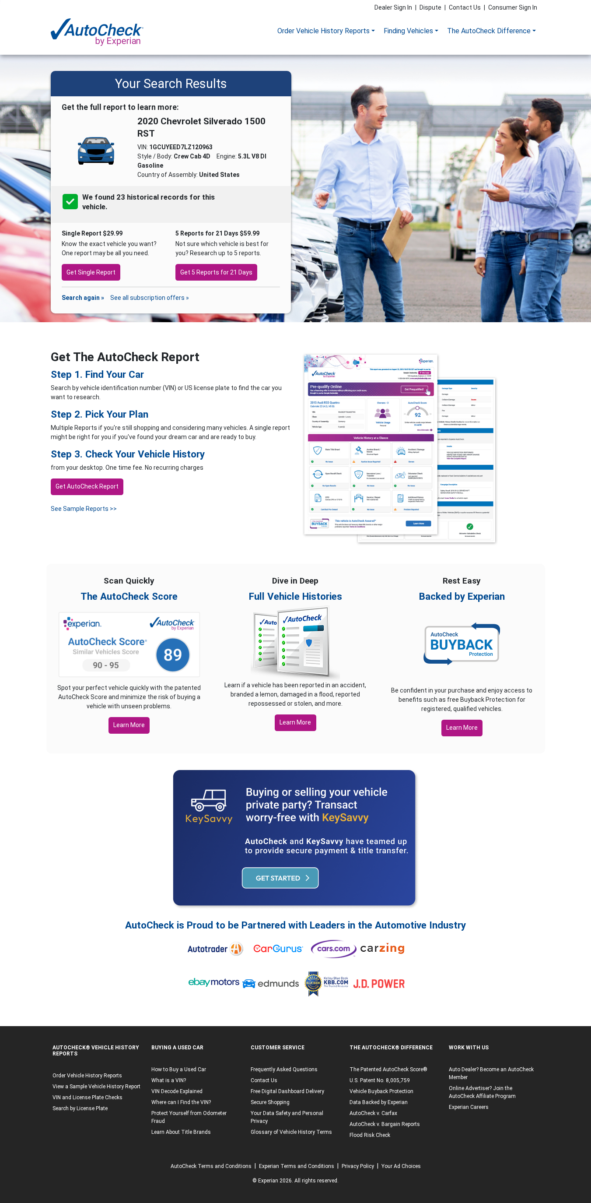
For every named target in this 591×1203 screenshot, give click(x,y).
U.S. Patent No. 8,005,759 (380, 1080)
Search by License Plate (80, 1108)
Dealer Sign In (393, 7)
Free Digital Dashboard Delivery (287, 1091)
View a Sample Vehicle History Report (96, 1086)
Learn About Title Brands (181, 1132)
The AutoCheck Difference (489, 31)
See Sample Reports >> (84, 508)
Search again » (83, 297)
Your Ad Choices (401, 1166)
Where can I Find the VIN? (181, 1102)
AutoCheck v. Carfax (373, 1113)
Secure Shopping (270, 1102)
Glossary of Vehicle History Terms (291, 1132)
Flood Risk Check (370, 1135)
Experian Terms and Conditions (296, 1166)
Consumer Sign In (512, 7)
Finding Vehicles (408, 31)
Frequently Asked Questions (284, 1069)
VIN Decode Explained (177, 1091)
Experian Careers (469, 1107)
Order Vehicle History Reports (323, 31)
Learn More (129, 724)
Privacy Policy (358, 1166)
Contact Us (465, 7)
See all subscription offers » (149, 297)
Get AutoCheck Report (87, 486)
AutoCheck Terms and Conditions (211, 1166)
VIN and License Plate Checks (87, 1097)
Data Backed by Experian (379, 1102)
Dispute (430, 7)
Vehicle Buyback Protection (381, 1091)
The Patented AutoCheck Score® (388, 1069)
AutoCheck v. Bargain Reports (385, 1124)
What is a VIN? (168, 1080)
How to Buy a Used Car (178, 1069)
